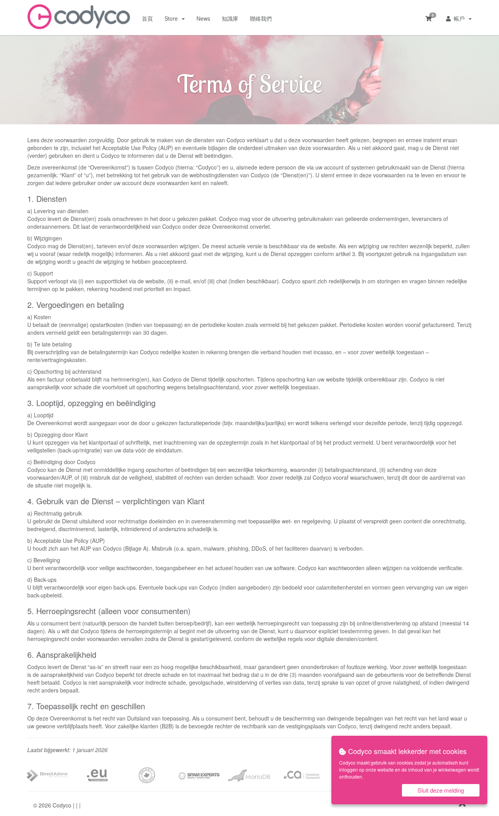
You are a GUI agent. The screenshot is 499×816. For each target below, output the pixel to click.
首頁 (147, 18)
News (203, 18)
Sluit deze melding (441, 790)
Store (173, 18)
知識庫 (230, 18)
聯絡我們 (261, 18)
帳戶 (459, 18)
